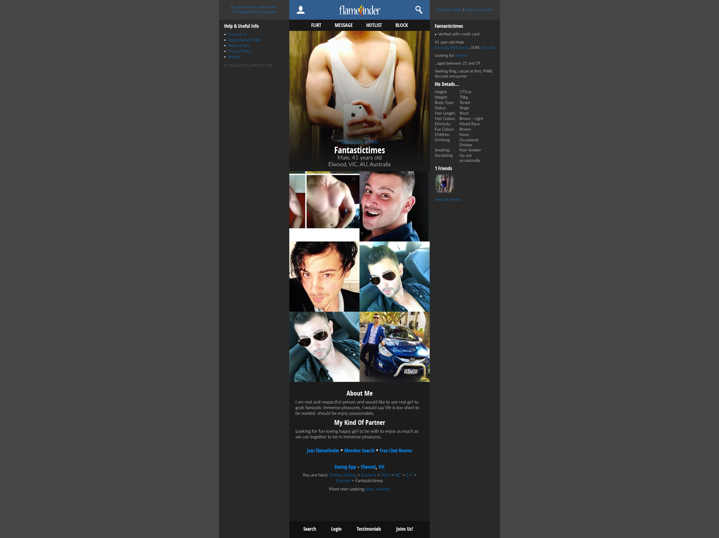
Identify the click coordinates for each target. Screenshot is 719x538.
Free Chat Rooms (396, 450)
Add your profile (479, 10)
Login (336, 528)
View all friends (448, 200)
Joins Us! (404, 528)
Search (309, 528)
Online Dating (342, 475)
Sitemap (234, 57)
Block (401, 25)
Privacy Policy (239, 51)
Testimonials (369, 528)
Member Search (359, 450)
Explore (368, 475)
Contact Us (237, 35)
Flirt (316, 25)
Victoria (488, 48)
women (383, 489)
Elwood (368, 466)
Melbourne (459, 48)
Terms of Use (238, 46)
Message (344, 25)
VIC (382, 466)
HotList (374, 25)
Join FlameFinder (323, 450)
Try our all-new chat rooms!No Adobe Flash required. (254, 9)
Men (385, 475)
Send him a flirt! (359, 142)
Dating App (345, 466)
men (369, 489)
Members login (449, 10)
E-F (409, 475)
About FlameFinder (243, 40)
